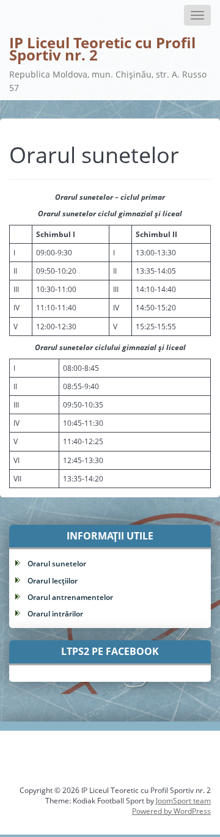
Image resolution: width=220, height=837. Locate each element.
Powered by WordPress (171, 811)
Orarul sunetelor (57, 563)
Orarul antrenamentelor (70, 597)
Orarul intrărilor (55, 614)
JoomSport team (183, 800)
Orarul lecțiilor (53, 581)
